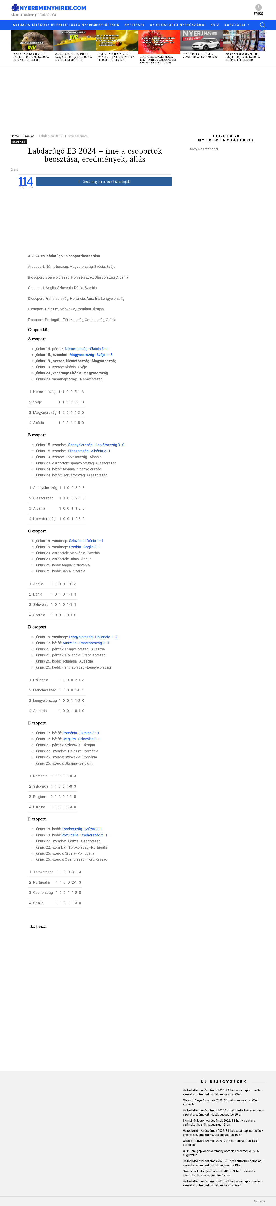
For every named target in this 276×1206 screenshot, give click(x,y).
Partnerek (259, 1201)
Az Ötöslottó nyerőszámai (178, 25)
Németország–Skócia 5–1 (86, 349)
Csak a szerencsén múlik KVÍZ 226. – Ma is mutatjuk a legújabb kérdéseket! (116, 57)
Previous (13, 48)
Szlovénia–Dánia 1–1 (86, 541)
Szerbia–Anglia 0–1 (85, 547)
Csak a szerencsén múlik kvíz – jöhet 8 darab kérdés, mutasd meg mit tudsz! (158, 59)
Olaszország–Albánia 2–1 (89, 451)
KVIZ (215, 25)
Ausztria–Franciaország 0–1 (86, 643)
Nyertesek (134, 25)
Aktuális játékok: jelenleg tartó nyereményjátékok (66, 25)
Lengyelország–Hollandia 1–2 (93, 637)
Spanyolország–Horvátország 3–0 (96, 445)
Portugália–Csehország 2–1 (84, 835)
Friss (258, 13)
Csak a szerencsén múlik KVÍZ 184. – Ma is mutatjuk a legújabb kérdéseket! (31, 57)
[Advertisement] (132, 97)
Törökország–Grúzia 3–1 (82, 829)
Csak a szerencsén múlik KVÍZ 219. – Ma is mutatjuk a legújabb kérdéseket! (73, 57)
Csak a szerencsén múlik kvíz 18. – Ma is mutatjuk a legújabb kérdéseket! (242, 57)
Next (263, 48)
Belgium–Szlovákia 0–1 (82, 739)
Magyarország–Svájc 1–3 (91, 355)
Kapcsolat (235, 25)
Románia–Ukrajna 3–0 (81, 733)
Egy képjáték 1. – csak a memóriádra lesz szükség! (199, 55)
